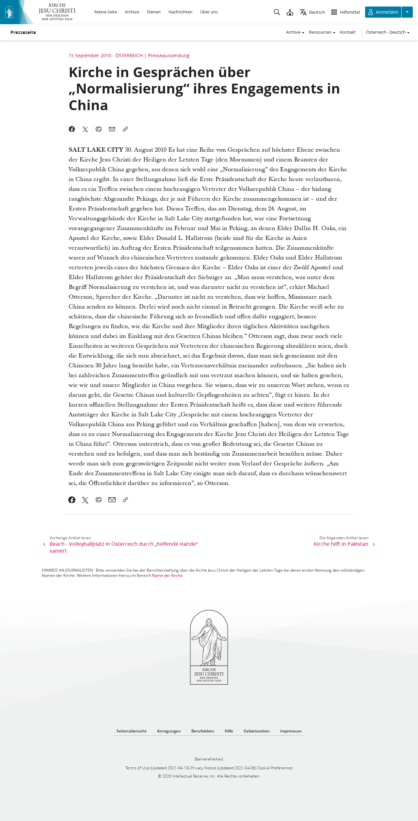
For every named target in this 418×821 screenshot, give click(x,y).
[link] (72, 499)
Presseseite (23, 32)
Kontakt (348, 32)
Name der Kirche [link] (167, 575)
